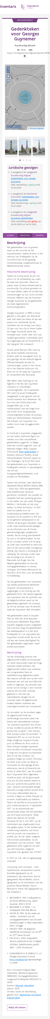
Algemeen (10, 235)
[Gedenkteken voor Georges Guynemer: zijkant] (39, 147)
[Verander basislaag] (8, 80)
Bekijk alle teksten (17, 1007)
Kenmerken (40, 235)
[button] (20, 160)
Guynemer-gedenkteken (22, 218)
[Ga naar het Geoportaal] (8, 76)
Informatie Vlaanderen (37, 128)
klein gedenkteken (27, 451)
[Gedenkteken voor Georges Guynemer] (11, 147)
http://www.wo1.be (19, 959)
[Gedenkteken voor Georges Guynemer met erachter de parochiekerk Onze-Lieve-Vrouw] (25, 147)
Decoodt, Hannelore (24, 985)
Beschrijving (25, 235)
